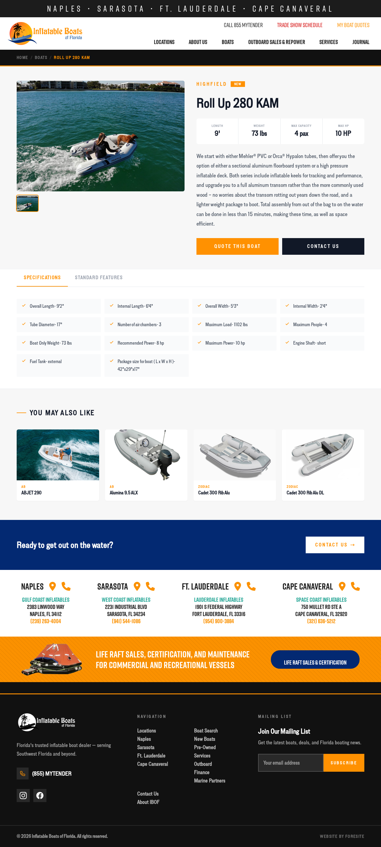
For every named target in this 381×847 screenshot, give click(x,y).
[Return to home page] (45, 33)
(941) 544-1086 (126, 621)
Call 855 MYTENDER (243, 25)
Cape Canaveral (293, 8)
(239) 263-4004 (45, 621)
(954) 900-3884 (218, 621)
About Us (198, 42)
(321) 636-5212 (321, 621)
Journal (360, 42)
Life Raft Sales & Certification (315, 662)
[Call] (66, 586)
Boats (228, 42)
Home (22, 57)
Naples (65, 8)
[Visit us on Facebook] (39, 795)
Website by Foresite (342, 836)
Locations (164, 42)
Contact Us (323, 246)
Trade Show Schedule (300, 25)
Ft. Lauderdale (199, 8)
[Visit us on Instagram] (23, 795)
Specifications (42, 277)
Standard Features (99, 277)
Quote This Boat (237, 246)
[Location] (52, 586)
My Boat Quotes (353, 25)
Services (328, 42)
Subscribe (344, 762)
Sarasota (121, 8)
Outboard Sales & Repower (276, 42)
